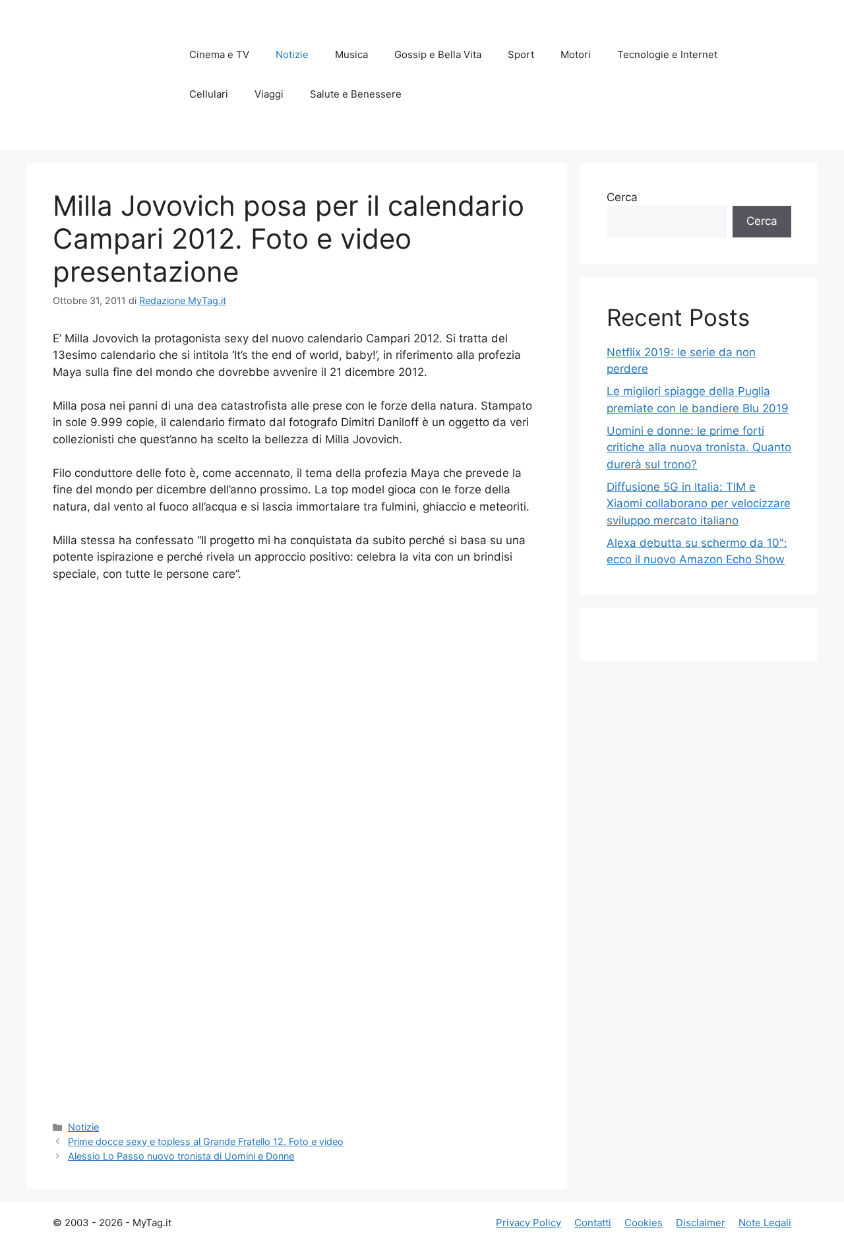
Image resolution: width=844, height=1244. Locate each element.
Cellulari (208, 94)
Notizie (292, 54)
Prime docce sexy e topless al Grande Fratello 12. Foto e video (206, 1141)
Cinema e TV (219, 54)
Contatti (592, 1222)
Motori (575, 54)
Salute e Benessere (356, 94)
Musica (351, 54)
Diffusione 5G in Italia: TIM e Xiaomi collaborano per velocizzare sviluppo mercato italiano (699, 503)
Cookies (643, 1222)
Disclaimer (700, 1222)
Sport (521, 54)
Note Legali (764, 1222)
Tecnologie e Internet (667, 54)
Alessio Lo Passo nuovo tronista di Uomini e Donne (181, 1156)
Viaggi (269, 94)
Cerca (622, 197)
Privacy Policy (528, 1222)
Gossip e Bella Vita (437, 54)
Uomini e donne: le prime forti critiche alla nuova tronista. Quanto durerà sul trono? (699, 447)
